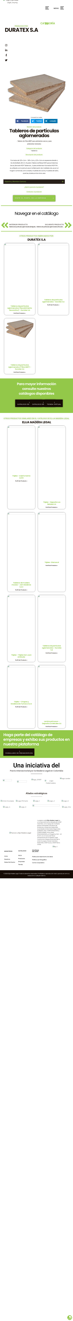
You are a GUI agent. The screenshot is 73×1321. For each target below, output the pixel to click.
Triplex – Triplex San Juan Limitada (21, 656)
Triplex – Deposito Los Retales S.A (51, 503)
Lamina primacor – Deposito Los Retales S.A (51, 722)
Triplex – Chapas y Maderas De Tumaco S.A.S (21, 702)
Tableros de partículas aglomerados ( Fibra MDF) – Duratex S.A (19, 367)
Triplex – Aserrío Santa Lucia (21, 477)
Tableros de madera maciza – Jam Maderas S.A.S (21, 585)
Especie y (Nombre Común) (15, 181)
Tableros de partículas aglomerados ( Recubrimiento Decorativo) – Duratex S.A (19, 308)
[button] (22, 121)
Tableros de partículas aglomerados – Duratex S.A (53, 301)
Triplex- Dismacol (52, 562)
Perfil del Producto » (20, 313)
